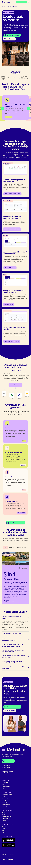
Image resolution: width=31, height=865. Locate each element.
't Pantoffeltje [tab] (19, 547)
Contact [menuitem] (4, 814)
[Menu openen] (28, 2)
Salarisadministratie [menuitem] (7, 794)
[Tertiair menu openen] (28, 6)
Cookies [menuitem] (4, 820)
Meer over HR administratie (12, 341)
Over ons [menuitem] (4, 812)
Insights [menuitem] (4, 826)
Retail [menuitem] (3, 788)
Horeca (3, 6)
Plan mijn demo (9, 761)
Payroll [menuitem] (3, 796)
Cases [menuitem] (3, 830)
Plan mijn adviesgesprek (21, 2)
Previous (2, 108)
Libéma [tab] (5, 547)
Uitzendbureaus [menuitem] (6, 786)
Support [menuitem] (4, 832)
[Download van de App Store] (15, 840)
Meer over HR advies (10, 267)
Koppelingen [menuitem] (5, 806)
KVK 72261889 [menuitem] (6, 858)
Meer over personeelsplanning (12, 193)
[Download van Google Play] (15, 845)
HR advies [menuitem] (4, 802)
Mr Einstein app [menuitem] (6, 804)
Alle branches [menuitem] (5, 782)
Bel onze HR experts (9, 39)
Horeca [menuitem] (3, 784)
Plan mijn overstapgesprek (17, 523)
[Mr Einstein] (13, 749)
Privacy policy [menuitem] (5, 818)
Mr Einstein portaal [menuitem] (7, 816)
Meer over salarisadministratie (12, 229)
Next (28, 108)
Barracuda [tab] (11, 547)
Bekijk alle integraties (15, 385)
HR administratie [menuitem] (6, 798)
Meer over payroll (8, 304)
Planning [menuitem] (4, 800)
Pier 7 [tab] (25, 547)
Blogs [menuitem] (3, 828)
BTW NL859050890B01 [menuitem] (8, 859)
